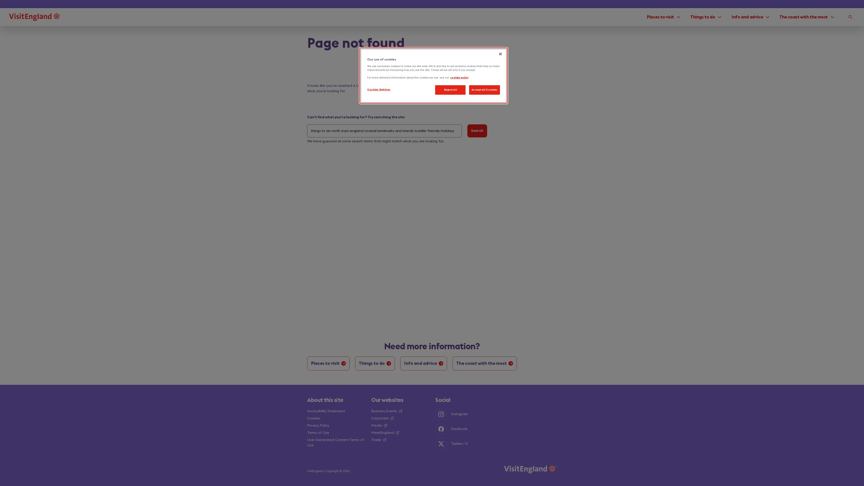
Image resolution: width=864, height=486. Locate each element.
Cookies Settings (378, 89)
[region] (433, 76)
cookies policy (459, 77)
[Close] (500, 54)
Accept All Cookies (484, 90)
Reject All (450, 90)
